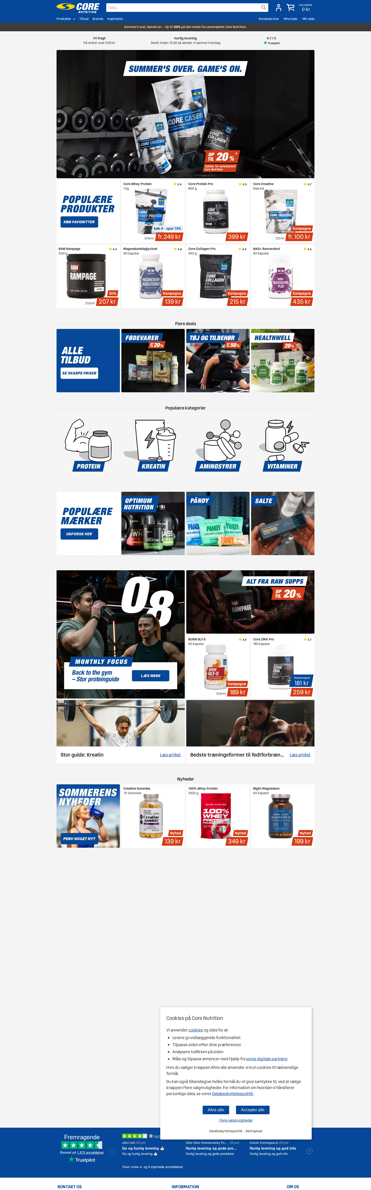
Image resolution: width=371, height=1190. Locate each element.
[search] (187, 7)
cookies (196, 1030)
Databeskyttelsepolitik (232, 1094)
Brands (98, 18)
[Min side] (278, 7)
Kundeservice (269, 18)
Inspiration (115, 18)
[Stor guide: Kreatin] (121, 731)
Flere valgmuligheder (236, 1120)
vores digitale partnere (266, 1059)
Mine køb (290, 18)
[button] (299, 7)
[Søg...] (263, 7)
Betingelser (254, 1131)
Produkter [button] (64, 18)
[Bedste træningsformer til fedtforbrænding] (250, 731)
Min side (308, 18)
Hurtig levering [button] (185, 40)
